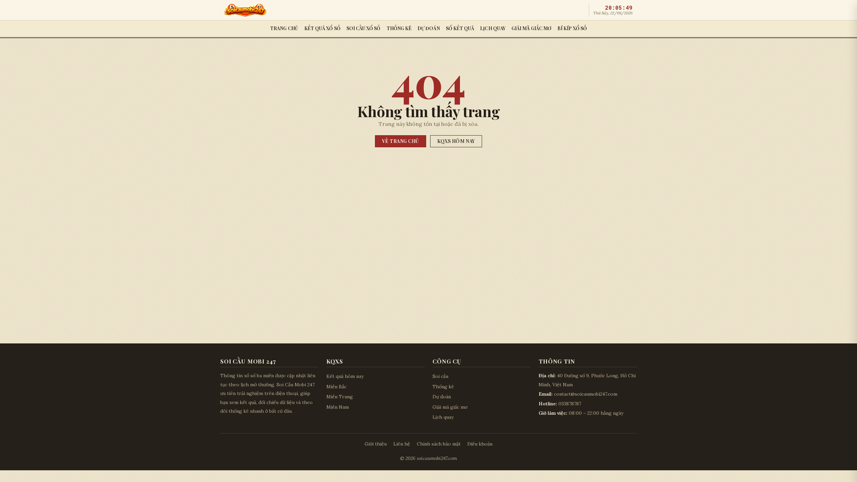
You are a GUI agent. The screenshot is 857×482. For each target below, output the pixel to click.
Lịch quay (492, 28)
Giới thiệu (376, 444)
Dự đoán (428, 28)
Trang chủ (284, 28)
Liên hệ (401, 444)
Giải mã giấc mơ (531, 28)
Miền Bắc (336, 387)
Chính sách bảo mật (439, 444)
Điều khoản (479, 444)
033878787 (569, 404)
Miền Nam (337, 407)
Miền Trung (339, 397)
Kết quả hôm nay (345, 376)
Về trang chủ (400, 141)
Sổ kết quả (460, 28)
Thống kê (399, 28)
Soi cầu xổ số (363, 28)
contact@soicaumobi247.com (585, 394)
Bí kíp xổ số (572, 28)
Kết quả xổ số (322, 28)
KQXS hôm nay (456, 141)
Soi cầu (440, 376)
